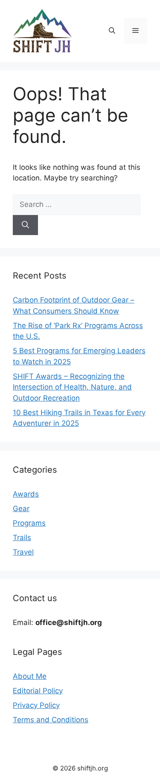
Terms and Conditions (50, 719)
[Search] (25, 225)
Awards (26, 494)
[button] (112, 31)
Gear (21, 508)
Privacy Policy (36, 705)
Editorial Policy (38, 690)
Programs (29, 523)
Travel (23, 552)
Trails (22, 537)
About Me (30, 676)
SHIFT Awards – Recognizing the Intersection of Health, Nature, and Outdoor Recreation (72, 387)
